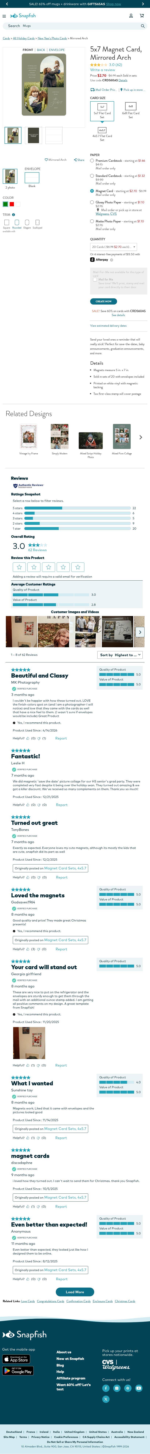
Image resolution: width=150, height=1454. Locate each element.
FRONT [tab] (28, 50)
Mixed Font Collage (122, 453)
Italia (56, 1432)
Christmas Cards (125, 1301)
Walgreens (102, 214)
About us (64, 1352)
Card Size (98, 98)
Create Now (104, 301)
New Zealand (136, 1432)
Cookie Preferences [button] (66, 1437)
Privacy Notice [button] (40, 1437)
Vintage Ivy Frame (28, 453)
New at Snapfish (70, 1358)
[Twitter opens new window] (107, 1397)
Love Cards (28, 1301)
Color (8, 198)
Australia (117, 1432)
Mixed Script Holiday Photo (91, 455)
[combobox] (75, 26)
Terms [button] (23, 1437)
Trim (6, 215)
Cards (6, 38)
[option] (13, 137)
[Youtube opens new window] (140, 1386)
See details (118, 315)
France (31, 1432)
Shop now (122, 4)
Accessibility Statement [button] (129, 1437)
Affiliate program (71, 1378)
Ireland (44, 1432)
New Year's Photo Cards (52, 38)
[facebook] (107, 1386)
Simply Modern (60, 453)
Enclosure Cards (103, 1301)
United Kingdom (74, 1432)
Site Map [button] (9, 1437)
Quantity (97, 239)
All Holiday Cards (24, 38)
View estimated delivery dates (108, 325)
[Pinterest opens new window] (129, 1386)
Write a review (102, 70)
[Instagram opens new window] (118, 1386)
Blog (60, 1365)
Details (123, 80)
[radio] (5, 204)
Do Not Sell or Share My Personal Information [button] (75, 1442)
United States (98, 1432)
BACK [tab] (41, 50)
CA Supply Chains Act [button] (96, 1437)
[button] (4, 16)
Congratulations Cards (50, 1301)
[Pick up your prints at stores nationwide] (107, 1361)
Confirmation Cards (78, 1301)
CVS (113, 214)
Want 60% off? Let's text (74, 1387)
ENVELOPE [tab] (57, 50)
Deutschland (14, 1432)
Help (60, 1371)
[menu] (79, 160)
